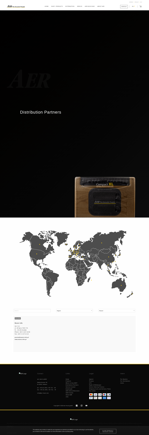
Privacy (137, 2)
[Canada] (39, 244)
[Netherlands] (73, 250)
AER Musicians (90, 6)
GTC (141, 2)
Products (68, 381)
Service (79, 6)
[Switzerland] (74, 253)
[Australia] (121, 285)
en (133, 6)
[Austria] (76, 253)
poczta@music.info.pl (22, 337)
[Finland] (79, 244)
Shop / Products (57, 6)
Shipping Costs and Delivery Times (100, 389)
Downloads (69, 389)
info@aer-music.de (43, 393)
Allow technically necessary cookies (107, 431)
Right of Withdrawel (95, 385)
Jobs (67, 396)
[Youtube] (86, 406)
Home (47, 6)
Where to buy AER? (72, 383)
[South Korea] (115, 255)
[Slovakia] (78, 252)
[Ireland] (69, 250)
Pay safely (92, 390)
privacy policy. (69, 431)
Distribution (69, 6)
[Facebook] (77, 406)
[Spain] (70, 256)
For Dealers (124, 379)
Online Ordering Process (96, 387)
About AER (100, 6)
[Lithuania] (78, 249)
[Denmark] (74, 248)
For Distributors (125, 381)
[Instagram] (82, 406)
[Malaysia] (109, 270)
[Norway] (74, 246)
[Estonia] (79, 247)
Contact (124, 6)
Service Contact (70, 387)
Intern (122, 383)
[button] (140, 6)
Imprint (131, 2)
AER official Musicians (73, 390)
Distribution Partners (72, 385)
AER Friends (69, 392)
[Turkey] (82, 256)
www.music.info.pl (20, 339)
